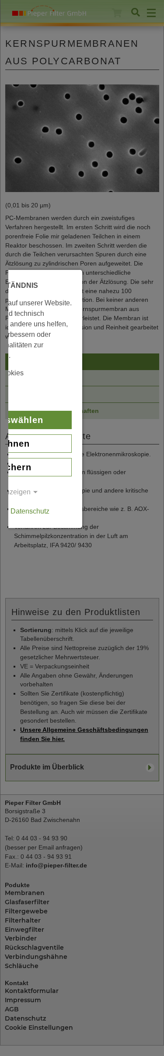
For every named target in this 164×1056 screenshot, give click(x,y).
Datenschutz (29, 511)
